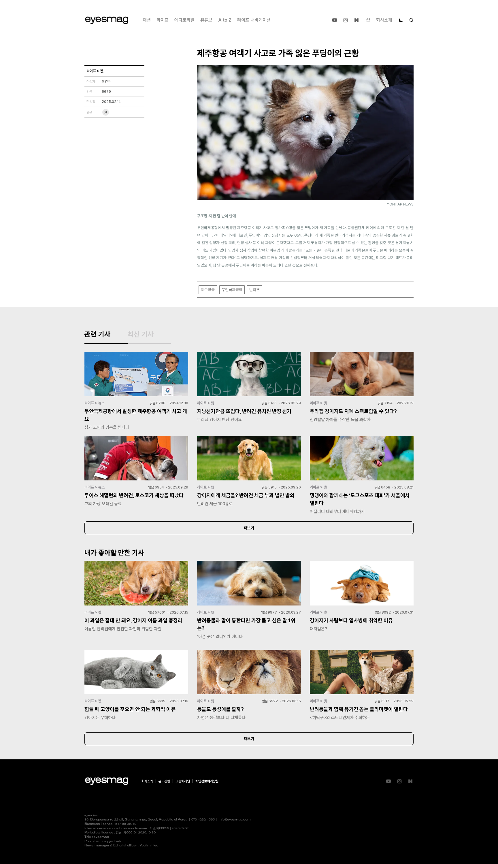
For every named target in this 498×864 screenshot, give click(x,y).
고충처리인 (183, 781)
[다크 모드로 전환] (400, 20)
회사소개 (384, 20)
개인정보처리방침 (206, 781)
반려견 (254, 289)
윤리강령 (164, 781)
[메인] (106, 20)
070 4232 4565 (203, 819)
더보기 (249, 528)
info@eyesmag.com (235, 819)
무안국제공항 (232, 289)
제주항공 (208, 289)
